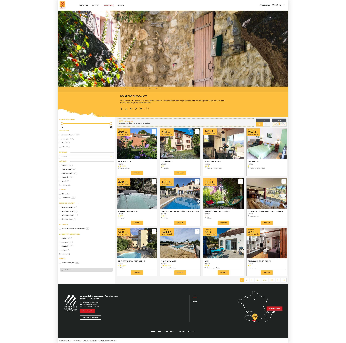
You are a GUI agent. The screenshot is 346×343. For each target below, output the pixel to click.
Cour (65, 181)
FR (280, 5)
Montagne (67, 139)
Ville (65, 143)
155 (272, 280)
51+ (257, 280)
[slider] (62, 123)
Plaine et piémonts (70, 135)
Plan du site (76, 341)
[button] (284, 5)
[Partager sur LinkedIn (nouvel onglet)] (131, 109)
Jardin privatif (68, 169)
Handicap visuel (68, 219)
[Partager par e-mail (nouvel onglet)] (141, 109)
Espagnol (67, 246)
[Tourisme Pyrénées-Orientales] (62, 4)
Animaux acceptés (70, 262)
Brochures (156, 332)
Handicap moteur (69, 215)
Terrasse (66, 165)
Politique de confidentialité (107, 341)
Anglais (66, 238)
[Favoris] (273, 5)
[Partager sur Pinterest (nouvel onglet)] (136, 109)
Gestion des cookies (90, 341)
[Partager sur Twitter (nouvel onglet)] (126, 109)
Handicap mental (69, 211)
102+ (265, 280)
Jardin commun (69, 173)
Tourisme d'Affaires (186, 332)
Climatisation (68, 197)
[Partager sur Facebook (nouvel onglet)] (121, 109)
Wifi (65, 194)
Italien (65, 250)
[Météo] (277, 5)
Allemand (66, 242)
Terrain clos (67, 177)
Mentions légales (64, 341)
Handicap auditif (69, 207)
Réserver (137, 173)
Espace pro (169, 332)
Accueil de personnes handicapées (75, 228)
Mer (65, 147)
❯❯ (283, 280)
